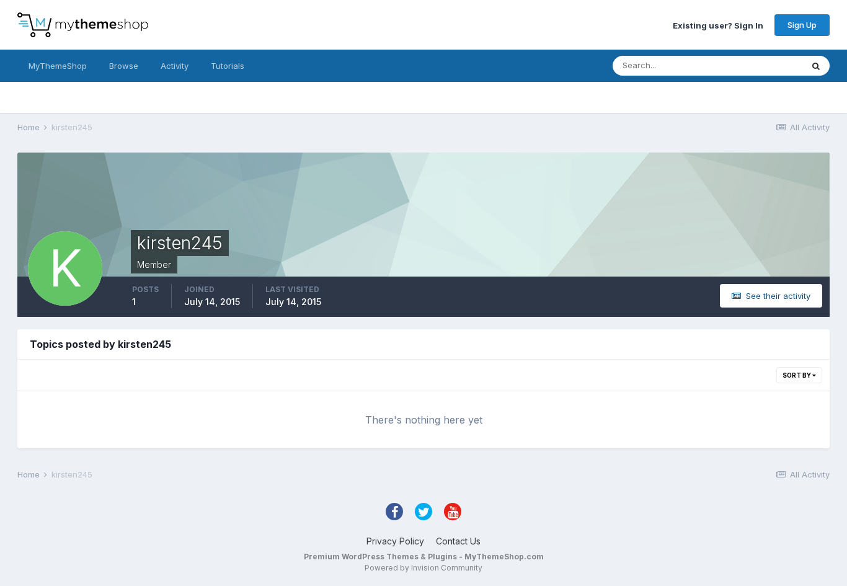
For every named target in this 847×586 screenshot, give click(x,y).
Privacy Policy (395, 541)
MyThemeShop (58, 66)
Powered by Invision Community (423, 567)
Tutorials (227, 66)
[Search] (816, 66)
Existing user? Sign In (718, 25)
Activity (174, 66)
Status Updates (757, 65)
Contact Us (458, 541)
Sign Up (802, 25)
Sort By (797, 375)
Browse (123, 66)
